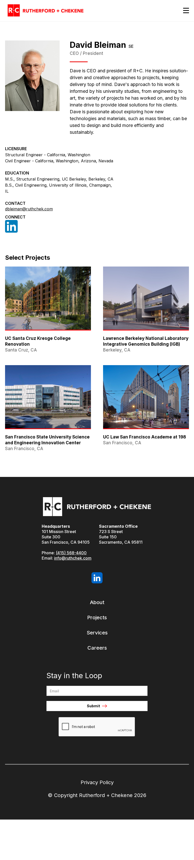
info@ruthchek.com (72, 558)
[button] (184, 10)
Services (97, 632)
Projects (97, 617)
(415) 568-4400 (71, 552)
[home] (45, 10)
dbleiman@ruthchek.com (29, 208)
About (97, 602)
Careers (97, 647)
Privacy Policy (97, 782)
